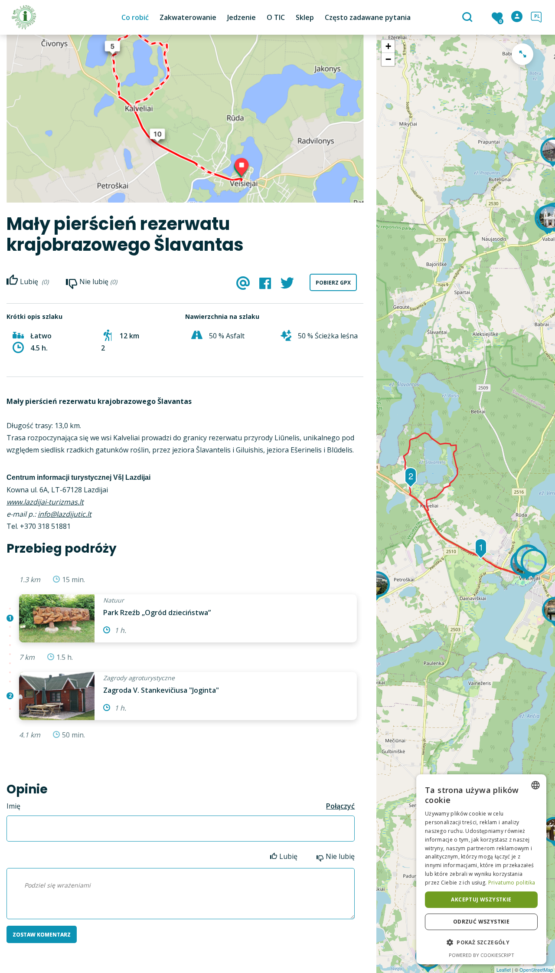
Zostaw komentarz (42, 934)
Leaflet (503, 969)
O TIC (276, 17)
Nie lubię (340, 856)
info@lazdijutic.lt (64, 514)
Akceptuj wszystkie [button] (481, 899)
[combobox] (535, 785)
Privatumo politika (511, 882)
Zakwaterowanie (188, 17)
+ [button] (388, 46)
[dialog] (481, 869)
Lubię (289, 856)
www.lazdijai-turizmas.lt (45, 502)
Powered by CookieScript (481, 955)
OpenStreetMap (536, 969)
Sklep (305, 17)
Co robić (135, 17)
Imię (13, 806)
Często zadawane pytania (368, 17)
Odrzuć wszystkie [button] (481, 921)
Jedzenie (241, 17)
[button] (481, 943)
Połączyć (340, 806)
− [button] (388, 59)
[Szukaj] (468, 17)
